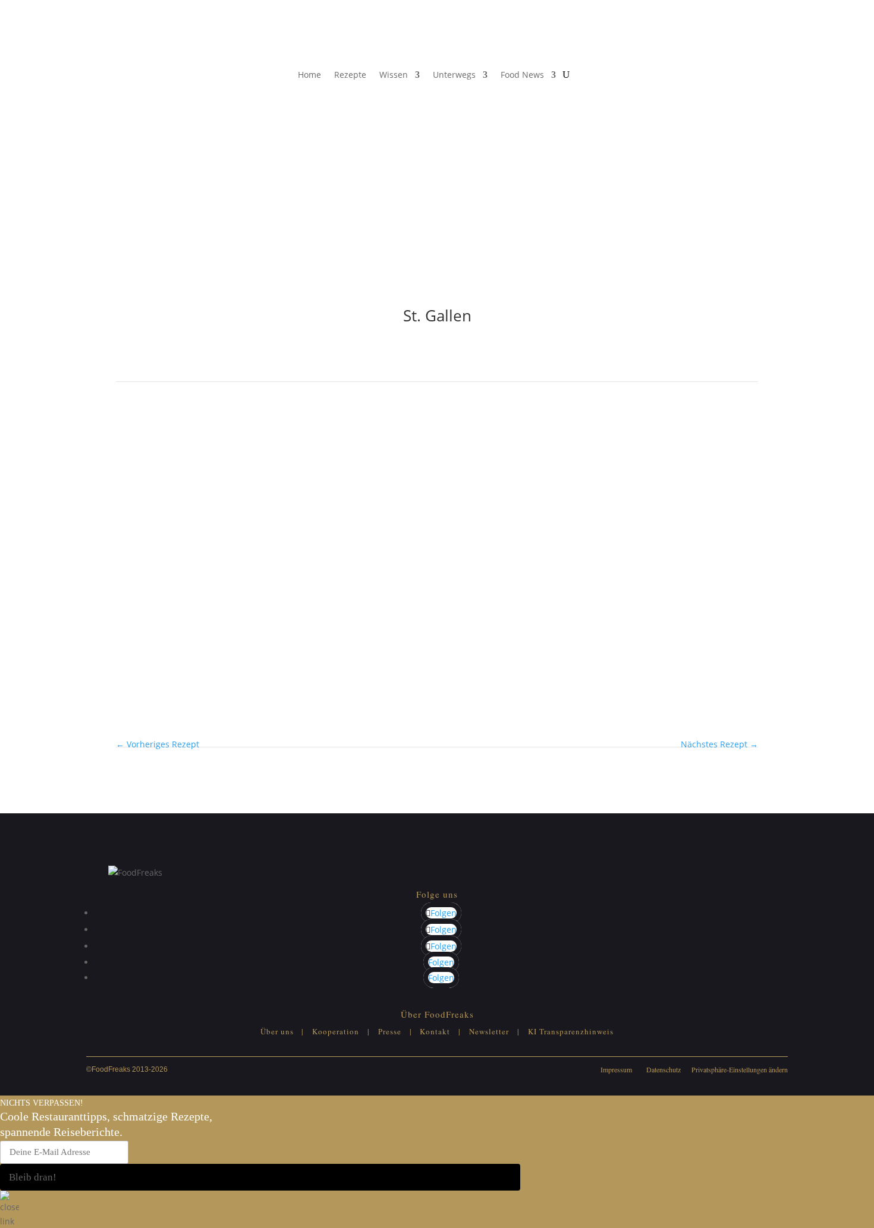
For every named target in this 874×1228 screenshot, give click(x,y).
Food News (522, 74)
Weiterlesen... (143, 532)
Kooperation (335, 1031)
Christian (179, 584)
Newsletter (489, 1031)
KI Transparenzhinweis (571, 1031)
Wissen (393, 74)
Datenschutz (663, 1069)
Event (154, 469)
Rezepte (350, 74)
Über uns (277, 1031)
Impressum (616, 1069)
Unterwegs (454, 74)
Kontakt (435, 1031)
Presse (389, 1031)
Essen (127, 469)
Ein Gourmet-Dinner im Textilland (237, 484)
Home (309, 74)
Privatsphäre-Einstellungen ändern (739, 1069)
